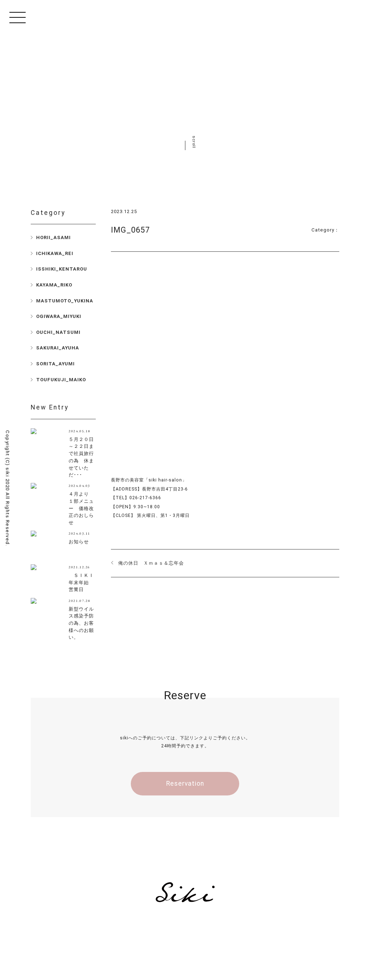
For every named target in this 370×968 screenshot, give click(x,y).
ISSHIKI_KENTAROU (61, 269)
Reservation (185, 783)
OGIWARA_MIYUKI (58, 316)
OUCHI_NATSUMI (58, 332)
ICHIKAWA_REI (54, 253)
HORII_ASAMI (53, 237)
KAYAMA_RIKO (54, 285)
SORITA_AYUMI (55, 363)
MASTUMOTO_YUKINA (64, 300)
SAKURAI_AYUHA (57, 348)
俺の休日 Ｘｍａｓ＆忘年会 (151, 563)
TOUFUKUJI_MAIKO (61, 379)
